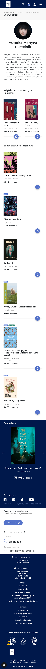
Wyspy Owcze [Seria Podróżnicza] (20, 307)
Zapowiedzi (23, 589)
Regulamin (23, 610)
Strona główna (9, 12)
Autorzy (20, 12)
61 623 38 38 (14, 542)
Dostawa (23, 617)
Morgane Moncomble (12, 404)
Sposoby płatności (23, 620)
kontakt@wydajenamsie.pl (21, 551)
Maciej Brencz (9, 310)
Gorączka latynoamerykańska (18, 175)
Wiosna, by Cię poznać (14, 401)
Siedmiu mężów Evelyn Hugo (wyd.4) (23, 468)
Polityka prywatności (23, 613)
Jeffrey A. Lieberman (11, 358)
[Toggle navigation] (23, 4)
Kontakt (23, 607)
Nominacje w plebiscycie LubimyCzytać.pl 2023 (23, 597)
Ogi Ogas (7, 360)
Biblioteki (23, 586)
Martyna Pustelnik (10, 128)
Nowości (11, 325)
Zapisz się (11, 523)
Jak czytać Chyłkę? (23, 592)
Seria (5, 194)
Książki (23, 582)
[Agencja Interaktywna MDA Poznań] (30, 666)
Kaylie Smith (8, 222)
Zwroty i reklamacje (23, 623)
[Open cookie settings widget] (4, 665)
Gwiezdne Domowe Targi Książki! (23, 601)
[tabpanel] (23, 455)
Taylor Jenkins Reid (23, 471)
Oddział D (8, 263)
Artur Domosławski (11, 179)
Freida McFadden (10, 266)
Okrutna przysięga (12, 219)
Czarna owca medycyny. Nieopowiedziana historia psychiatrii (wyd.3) (21, 352)
